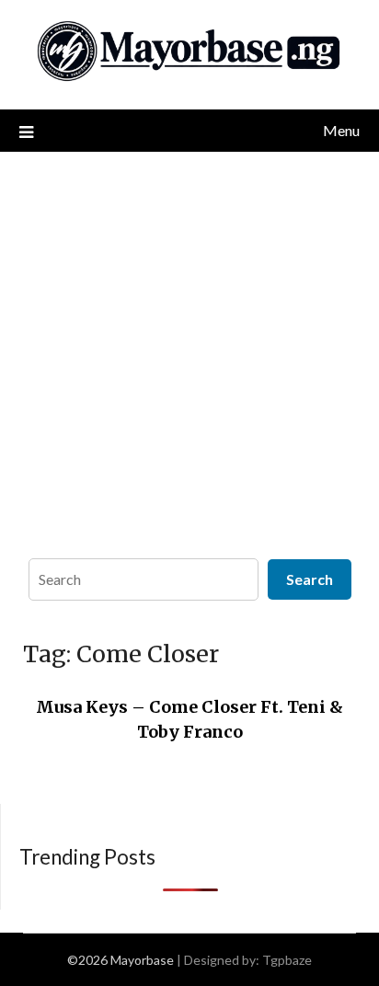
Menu (341, 130)
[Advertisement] (189, 350)
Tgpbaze (287, 960)
